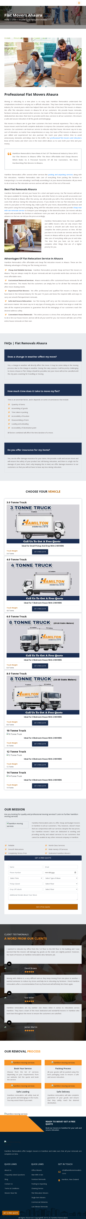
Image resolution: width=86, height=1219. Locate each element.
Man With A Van (37, 1175)
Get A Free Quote (43, 907)
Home (6, 19)
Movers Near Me (11, 1193)
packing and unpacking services (60, 174)
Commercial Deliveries (39, 1202)
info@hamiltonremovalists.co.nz (72, 1171)
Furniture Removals (38, 1179)
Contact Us (9, 1184)
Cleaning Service (37, 1188)
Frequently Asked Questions (15, 1175)
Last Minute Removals (39, 1207)
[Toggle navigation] (79, 3)
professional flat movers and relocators (66, 138)
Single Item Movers (38, 1197)
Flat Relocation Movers (39, 1193)
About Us (8, 1170)
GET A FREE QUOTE (40, 552)
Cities (14, 19)
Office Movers (36, 1170)
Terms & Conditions (12, 1188)
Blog (6, 1179)
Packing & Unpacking (39, 1184)
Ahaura (22, 19)
